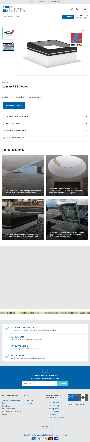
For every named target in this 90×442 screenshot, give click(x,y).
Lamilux (5, 82)
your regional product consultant (30, 339)
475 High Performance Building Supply (40, 435)
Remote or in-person (17, 349)
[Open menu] (85, 9)
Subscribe (62, 383)
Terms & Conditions (56, 418)
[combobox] (38, 16)
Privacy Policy (54, 409)
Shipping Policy (54, 402)
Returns (30, 403)
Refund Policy (54, 406)
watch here (41, 358)
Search (70, 17)
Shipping (30, 400)
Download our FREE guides (19, 330)
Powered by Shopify (61, 435)
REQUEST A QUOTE (14, 106)
